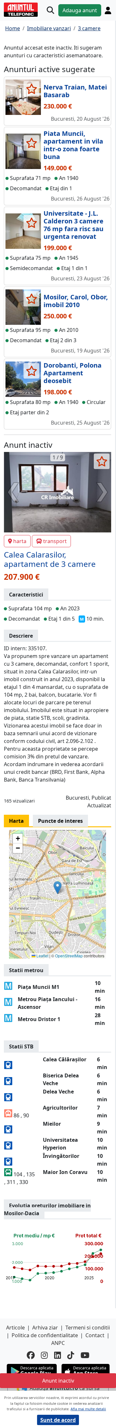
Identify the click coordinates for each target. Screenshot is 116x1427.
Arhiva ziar (45, 1327)
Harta (16, 820)
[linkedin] (57, 1355)
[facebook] (30, 1355)
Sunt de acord (58, 1419)
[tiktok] (70, 1355)
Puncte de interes (60, 820)
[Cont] (108, 10)
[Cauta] (50, 10)
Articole (15, 1327)
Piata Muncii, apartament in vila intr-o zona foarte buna (73, 145)
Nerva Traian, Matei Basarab (75, 91)
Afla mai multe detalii (88, 1408)
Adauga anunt (80, 10)
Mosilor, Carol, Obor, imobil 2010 (76, 301)
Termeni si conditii (87, 1327)
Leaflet (41, 955)
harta (19, 541)
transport (55, 541)
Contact (94, 1335)
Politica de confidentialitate (45, 1335)
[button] (57, 887)
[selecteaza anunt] (31, 89)
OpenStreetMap (69, 955)
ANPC (58, 1343)
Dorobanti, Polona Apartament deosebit (73, 373)
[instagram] (44, 1355)
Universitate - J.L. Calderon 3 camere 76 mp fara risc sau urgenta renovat (73, 225)
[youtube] (85, 1355)
